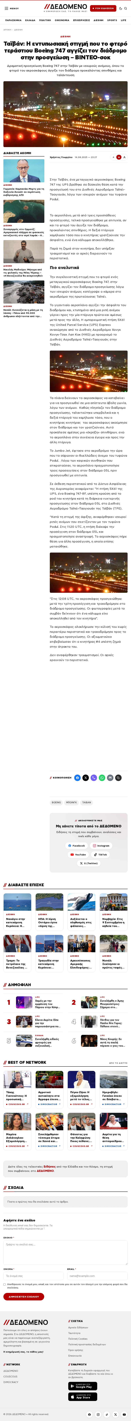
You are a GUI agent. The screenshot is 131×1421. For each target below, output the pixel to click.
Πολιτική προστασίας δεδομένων (87, 1344)
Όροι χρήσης (75, 1350)
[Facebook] (77, 778)
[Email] (110, 778)
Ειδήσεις (50, 1166)
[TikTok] (106, 1414)
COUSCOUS (10, 1376)
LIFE (123, 20)
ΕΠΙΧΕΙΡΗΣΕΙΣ (81, 20)
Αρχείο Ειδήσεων (78, 1327)
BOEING (56, 802)
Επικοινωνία (75, 1355)
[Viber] (94, 778)
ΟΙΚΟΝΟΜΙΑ (62, 20)
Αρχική (7, 30)
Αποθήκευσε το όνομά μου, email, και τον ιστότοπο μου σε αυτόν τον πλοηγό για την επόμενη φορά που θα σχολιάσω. (67, 1286)
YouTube (80, 854)
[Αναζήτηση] (126, 8)
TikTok (102, 854)
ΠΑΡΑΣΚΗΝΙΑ (13, 20)
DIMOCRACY (10, 1382)
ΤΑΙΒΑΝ (86, 802)
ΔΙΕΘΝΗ (99, 20)
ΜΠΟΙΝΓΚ (71, 802)
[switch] (121, 8)
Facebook (79, 845)
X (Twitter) (91, 863)
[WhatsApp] (102, 778)
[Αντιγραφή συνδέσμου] (118, 778)
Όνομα (8, 1269)
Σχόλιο (8, 1237)
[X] (115, 1414)
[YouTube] (124, 1414)
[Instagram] (98, 1414)
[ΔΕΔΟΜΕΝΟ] (25, 1322)
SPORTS (112, 20)
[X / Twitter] (85, 778)
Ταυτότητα (74, 1333)
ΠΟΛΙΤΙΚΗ (45, 20)
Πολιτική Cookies (78, 1339)
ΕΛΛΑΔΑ (30, 20)
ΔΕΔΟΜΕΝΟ (45, 1170)
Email (71, 1269)
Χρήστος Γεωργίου (61, 157)
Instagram (103, 845)
